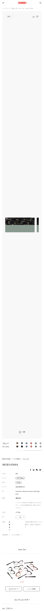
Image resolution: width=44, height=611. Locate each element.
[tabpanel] (22, 569)
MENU (3, 3)
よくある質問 (16, 535)
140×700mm (20, 478)
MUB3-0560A (29, 8)
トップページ (6, 8)
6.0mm (19, 482)
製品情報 (5, 535)
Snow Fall (21, 8)
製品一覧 (14, 8)
